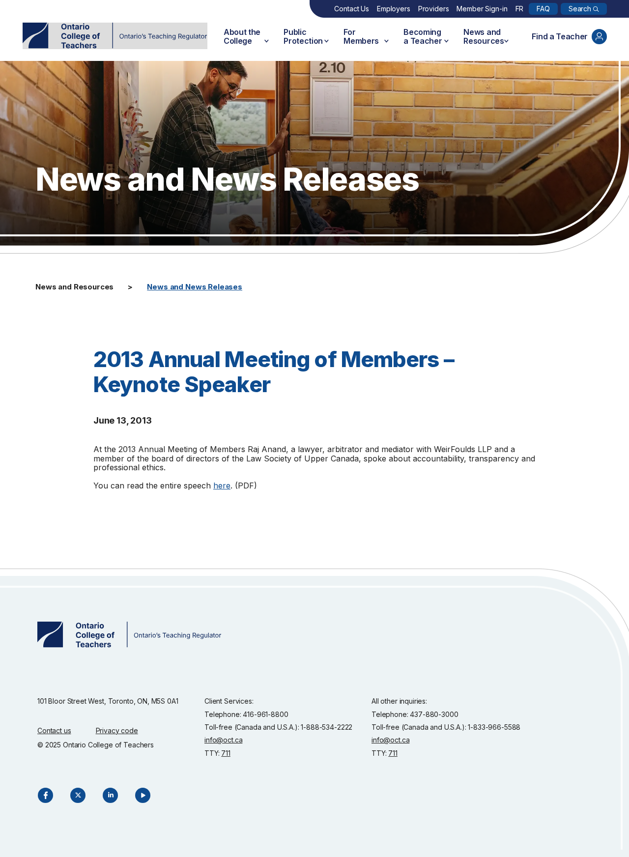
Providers (433, 8)
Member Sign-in (482, 8)
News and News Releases (194, 286)
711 (225, 753)
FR (519, 8)
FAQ (543, 8)
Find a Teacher (560, 36)
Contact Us (351, 8)
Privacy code (117, 730)
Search (580, 8)
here (221, 485)
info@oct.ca (223, 740)
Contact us (54, 730)
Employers (393, 8)
